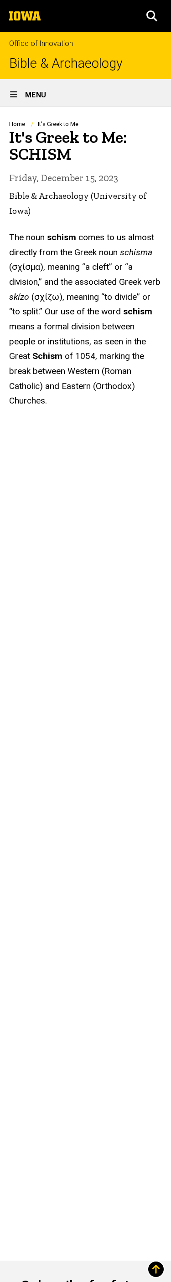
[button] (152, 16)
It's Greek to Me (58, 124)
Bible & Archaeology (66, 63)
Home (17, 124)
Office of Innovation (41, 43)
